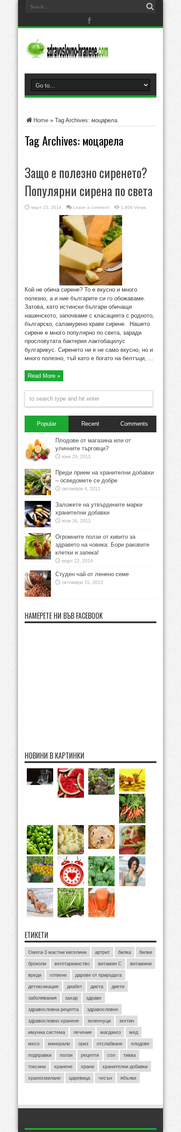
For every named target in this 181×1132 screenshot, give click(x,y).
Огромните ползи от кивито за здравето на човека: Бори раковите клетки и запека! (102, 544)
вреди (34, 975)
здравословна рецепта (53, 1009)
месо (34, 1043)
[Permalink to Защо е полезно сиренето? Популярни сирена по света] (90, 283)
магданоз (110, 1032)
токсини (37, 1066)
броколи (37, 963)
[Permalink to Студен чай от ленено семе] (38, 595)
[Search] (149, 6)
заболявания (42, 998)
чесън (105, 1078)
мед (133, 1032)
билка (124, 952)
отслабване (110, 1043)
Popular (46, 423)
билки (145, 952)
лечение (82, 1032)
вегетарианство (72, 963)
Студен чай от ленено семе (92, 574)
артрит (102, 952)
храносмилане (44, 1078)
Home (40, 120)
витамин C (110, 963)
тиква (129, 1055)
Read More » (44, 375)
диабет (74, 986)
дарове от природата (98, 975)
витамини (141, 963)
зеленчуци (99, 1020)
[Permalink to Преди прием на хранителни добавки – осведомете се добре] (38, 493)
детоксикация (43, 986)
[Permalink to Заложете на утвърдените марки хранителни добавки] (38, 525)
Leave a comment (91, 207)
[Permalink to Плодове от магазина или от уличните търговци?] (38, 461)
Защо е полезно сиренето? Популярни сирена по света (88, 182)
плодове (140, 1043)
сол (111, 1055)
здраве (93, 998)
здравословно (102, 1009)
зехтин (126, 1020)
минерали (59, 1043)
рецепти (90, 1055)
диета (96, 986)
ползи (66, 1055)
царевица (79, 1078)
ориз (83, 1043)
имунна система (46, 1032)
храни (87, 1066)
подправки (39, 1055)
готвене (58, 975)
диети (118, 986)
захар (71, 998)
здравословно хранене (53, 1020)
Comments (134, 423)
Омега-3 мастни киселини (57, 952)
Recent (90, 423)
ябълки (128, 1078)
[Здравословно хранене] (90, 51)
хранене (63, 1066)
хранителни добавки (125, 1066)
